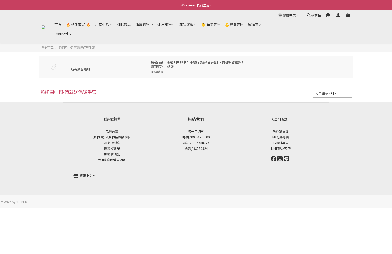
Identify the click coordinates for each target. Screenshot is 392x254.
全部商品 (48, 47)
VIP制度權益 (112, 143)
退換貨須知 (112, 154)
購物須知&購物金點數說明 (112, 137)
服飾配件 (61, 33)
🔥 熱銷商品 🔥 (78, 24)
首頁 (57, 24)
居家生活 (102, 24)
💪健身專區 (234, 24)
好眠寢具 (124, 24)
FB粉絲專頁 (280, 137)
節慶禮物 (143, 24)
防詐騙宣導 (281, 131)
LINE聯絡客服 (280, 148)
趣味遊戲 (186, 24)
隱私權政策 (112, 148)
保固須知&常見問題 (112, 160)
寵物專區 (255, 24)
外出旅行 (164, 24)
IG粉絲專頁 (280, 143)
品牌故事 (112, 131)
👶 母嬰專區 (210, 24)
